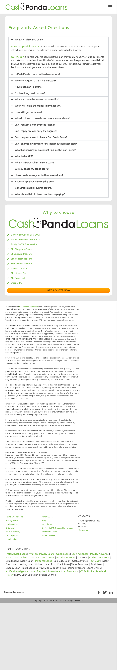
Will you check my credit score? (32, 169)
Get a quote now (58, 290)
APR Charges (48, 517)
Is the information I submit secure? (33, 188)
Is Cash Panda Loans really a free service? (37, 74)
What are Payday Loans (41, 554)
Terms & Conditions (14, 517)
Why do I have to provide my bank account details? (42, 118)
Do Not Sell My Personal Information (57, 528)
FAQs (44, 520)
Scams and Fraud (49, 532)
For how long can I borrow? (30, 93)
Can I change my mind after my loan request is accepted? (46, 143)
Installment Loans (66, 557)
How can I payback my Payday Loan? (35, 181)
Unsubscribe (11, 539)
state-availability (13, 532)
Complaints (47, 524)
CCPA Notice (87, 571)
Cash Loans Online (99, 557)
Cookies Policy (12, 524)
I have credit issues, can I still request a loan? (39, 175)
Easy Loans (12, 557)
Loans (31, 571)
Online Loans (27, 557)
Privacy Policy (12, 520)
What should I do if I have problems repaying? (40, 194)
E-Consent (10, 528)
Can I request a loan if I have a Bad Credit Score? (41, 137)
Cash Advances (79, 554)
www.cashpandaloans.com (25, 46)
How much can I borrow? (28, 87)
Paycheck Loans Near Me (51, 571)
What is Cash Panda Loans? (30, 39)
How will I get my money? (28, 112)
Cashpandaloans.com (28, 307)
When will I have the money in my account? (38, 105)
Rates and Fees (48, 535)
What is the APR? (24, 156)
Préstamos (72, 571)
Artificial (10, 571)
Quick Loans (63, 554)
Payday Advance (99, 554)
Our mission (17, 57)
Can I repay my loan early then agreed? (36, 131)
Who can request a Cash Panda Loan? (35, 80)
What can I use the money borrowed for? (37, 99)
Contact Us (83, 530)
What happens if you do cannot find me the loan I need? (45, 150)
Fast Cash (95, 561)
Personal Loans (43, 561)
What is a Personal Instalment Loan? (34, 162)
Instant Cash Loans (16, 554)
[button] (58, 40)
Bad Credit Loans (45, 557)
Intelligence (21, 571)
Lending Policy (12, 535)
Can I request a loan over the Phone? (35, 124)
